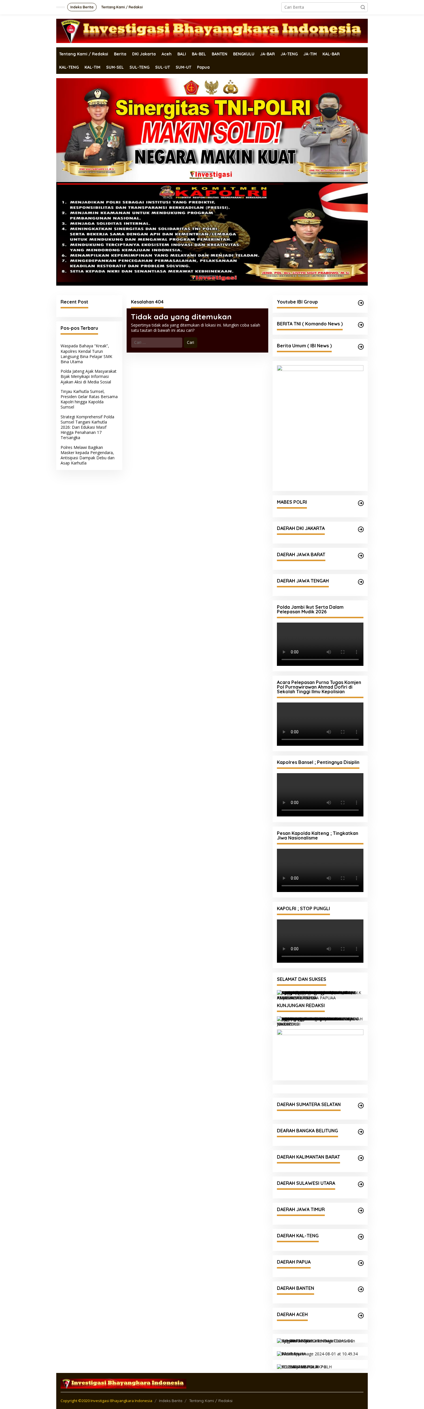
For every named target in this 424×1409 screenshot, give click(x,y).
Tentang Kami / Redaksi (210, 1400)
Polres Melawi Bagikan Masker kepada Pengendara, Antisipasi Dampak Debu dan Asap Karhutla (88, 455)
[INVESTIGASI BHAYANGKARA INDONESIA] (212, 30)
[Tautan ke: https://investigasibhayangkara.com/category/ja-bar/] (360, 555)
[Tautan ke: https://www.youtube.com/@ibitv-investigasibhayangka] (360, 302)
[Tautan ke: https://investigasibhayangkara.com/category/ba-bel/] (360, 1131)
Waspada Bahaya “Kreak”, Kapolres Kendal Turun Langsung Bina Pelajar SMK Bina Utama (86, 353)
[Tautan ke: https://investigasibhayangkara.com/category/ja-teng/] (360, 581)
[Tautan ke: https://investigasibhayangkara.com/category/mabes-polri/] (360, 503)
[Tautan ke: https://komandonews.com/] (360, 324)
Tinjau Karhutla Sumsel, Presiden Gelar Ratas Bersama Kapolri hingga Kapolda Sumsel (89, 399)
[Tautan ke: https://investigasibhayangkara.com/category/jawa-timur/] (360, 1210)
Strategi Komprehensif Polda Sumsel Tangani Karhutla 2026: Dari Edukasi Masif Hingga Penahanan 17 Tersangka (87, 427)
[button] (363, 7)
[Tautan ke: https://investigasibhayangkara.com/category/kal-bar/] (360, 1158)
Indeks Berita (170, 1400)
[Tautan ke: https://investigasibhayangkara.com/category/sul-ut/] (360, 1184)
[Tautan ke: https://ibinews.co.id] (360, 346)
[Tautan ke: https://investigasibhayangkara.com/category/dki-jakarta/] (360, 529)
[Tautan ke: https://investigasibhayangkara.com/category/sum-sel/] (360, 1105)
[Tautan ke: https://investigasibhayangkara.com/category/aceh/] (360, 1315)
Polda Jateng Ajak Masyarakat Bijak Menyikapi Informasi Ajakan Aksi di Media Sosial (89, 376)
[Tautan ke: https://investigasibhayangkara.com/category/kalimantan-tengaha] (360, 1236)
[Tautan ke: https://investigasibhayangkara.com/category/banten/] (360, 1289)
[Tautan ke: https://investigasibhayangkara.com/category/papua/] (360, 1263)
